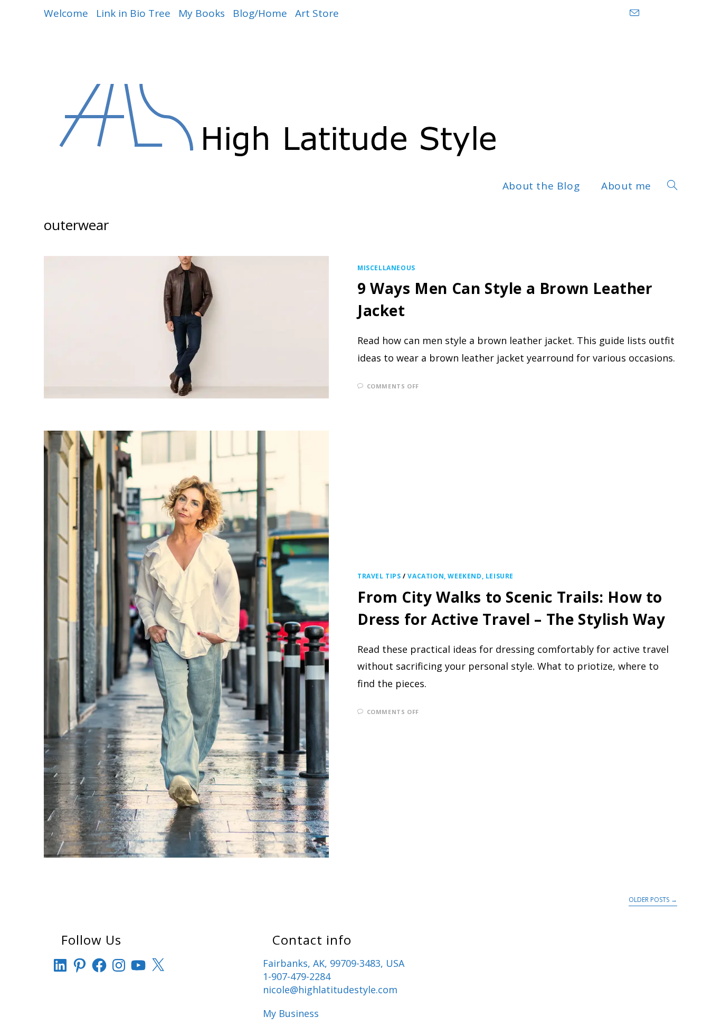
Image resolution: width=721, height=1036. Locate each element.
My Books (201, 13)
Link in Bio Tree (133, 13)
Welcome (66, 13)
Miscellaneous (386, 267)
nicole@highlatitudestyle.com (330, 989)
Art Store (317, 13)
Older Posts (653, 900)
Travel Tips (379, 576)
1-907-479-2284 (296, 976)
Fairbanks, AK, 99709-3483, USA (333, 963)
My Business (291, 1013)
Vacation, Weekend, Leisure (460, 576)
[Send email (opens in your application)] (633, 13)
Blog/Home (260, 13)
